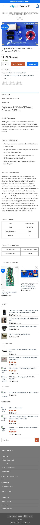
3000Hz (7, 76)
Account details (6, 508)
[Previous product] (21, 18)
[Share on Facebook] (6, 83)
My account (5, 497)
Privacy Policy (6, 464)
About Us (4, 456)
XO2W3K (31, 76)
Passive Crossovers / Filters (21, 15)
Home (4, 13)
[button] (2, 6)
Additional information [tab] (10, 98)
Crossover (12, 76)
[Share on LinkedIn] (20, 83)
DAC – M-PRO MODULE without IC (9, 293)
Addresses (4, 505)
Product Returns (7, 486)
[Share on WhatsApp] (3, 83)
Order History (6, 501)
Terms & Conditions (8, 467)
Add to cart (18, 64)
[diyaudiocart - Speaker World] (20, 6)
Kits (10, 13)
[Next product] (18, 18)
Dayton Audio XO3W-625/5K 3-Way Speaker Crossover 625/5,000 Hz (28, 286)
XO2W (26, 76)
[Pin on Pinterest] (17, 83)
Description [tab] (5, 94)
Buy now (33, 64)
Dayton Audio (9, 79)
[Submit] (37, 440)
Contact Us (5, 482)
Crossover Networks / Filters (26, 13)
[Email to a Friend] (13, 83)
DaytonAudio (19, 76)
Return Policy (5, 471)
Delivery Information (8, 460)
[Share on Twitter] (10, 83)
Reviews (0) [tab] (5, 102)
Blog (20, 519)
